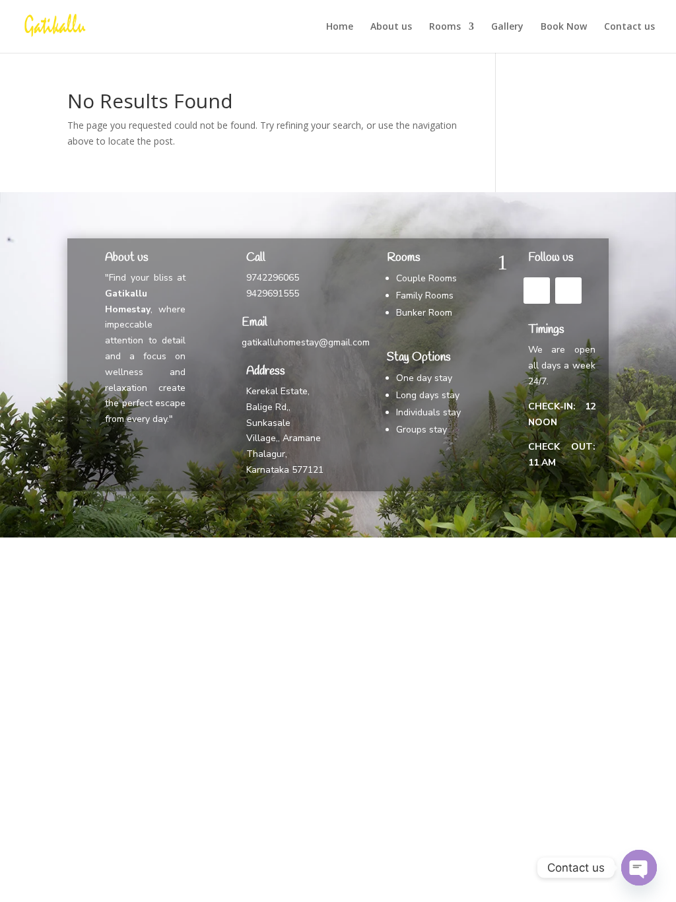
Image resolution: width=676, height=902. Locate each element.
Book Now (564, 27)
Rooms (445, 27)
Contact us (629, 27)
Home (339, 27)
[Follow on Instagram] (568, 290)
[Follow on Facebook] (537, 290)
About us (391, 27)
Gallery (507, 27)
